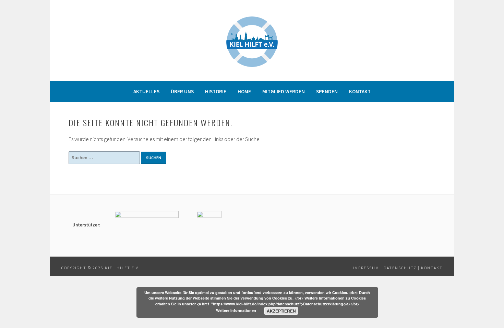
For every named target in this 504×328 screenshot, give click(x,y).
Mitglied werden (283, 91)
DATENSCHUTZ (400, 267)
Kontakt (360, 91)
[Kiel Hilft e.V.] (252, 64)
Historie (215, 91)
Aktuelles (146, 91)
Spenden (327, 91)
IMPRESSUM (366, 267)
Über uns (182, 91)
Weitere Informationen (236, 310)
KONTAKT (432, 267)
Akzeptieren (281, 311)
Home (244, 91)
